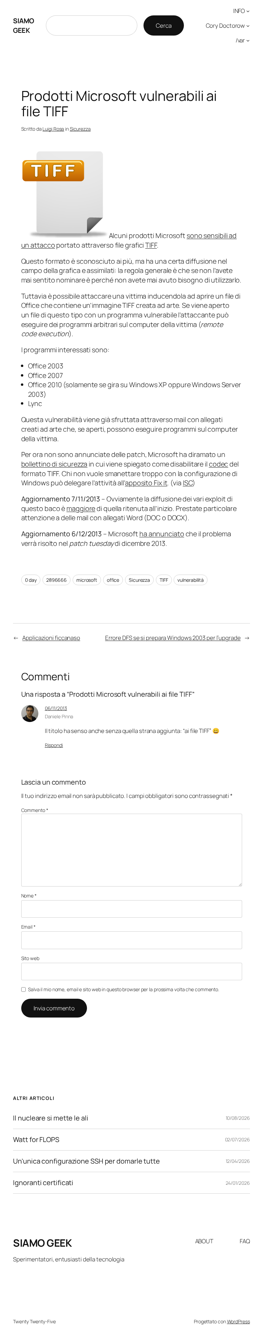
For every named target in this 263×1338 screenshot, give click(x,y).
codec (218, 464)
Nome (29, 895)
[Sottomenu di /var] (248, 40)
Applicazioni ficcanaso (51, 638)
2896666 (56, 580)
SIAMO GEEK (23, 25)
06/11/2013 (56, 708)
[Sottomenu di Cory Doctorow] (248, 25)
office (113, 580)
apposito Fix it (146, 482)
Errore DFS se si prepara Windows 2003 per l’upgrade (173, 638)
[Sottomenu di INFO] (248, 11)
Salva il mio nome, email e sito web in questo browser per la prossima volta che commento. (123, 989)
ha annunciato (161, 533)
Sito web (30, 958)
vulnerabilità (190, 580)
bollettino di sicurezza (54, 464)
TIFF (151, 245)
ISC (188, 482)
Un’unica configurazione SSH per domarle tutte (86, 1161)
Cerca (164, 25)
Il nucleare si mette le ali (50, 1118)
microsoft (86, 580)
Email (28, 926)
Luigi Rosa (53, 129)
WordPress (238, 1321)
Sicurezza (80, 129)
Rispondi (54, 745)
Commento (34, 810)
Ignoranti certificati (43, 1182)
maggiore (80, 508)
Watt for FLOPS (36, 1139)
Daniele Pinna (59, 716)
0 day (31, 580)
